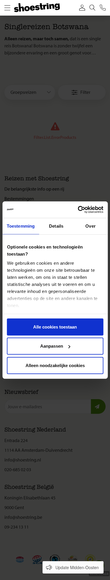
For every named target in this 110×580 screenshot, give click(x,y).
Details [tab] (56, 225)
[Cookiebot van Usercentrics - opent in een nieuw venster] (78, 210)
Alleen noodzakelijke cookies (55, 365)
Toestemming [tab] (21, 225)
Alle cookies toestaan (55, 326)
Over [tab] (90, 225)
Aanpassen (51, 346)
